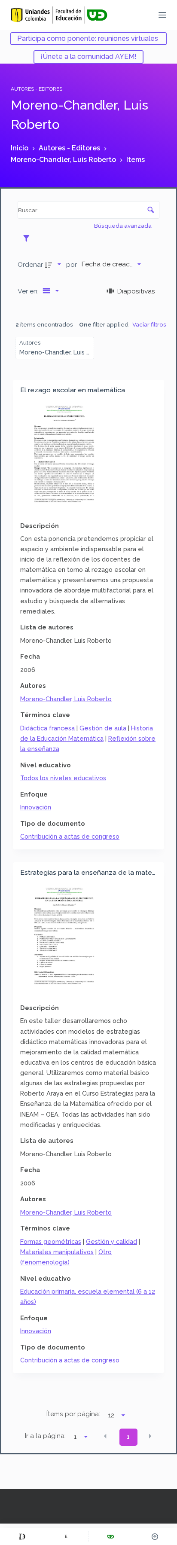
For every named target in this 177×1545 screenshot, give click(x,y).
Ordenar (30, 264)
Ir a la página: (45, 1436)
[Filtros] (29, 238)
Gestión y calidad (111, 1241)
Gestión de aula (102, 728)
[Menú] (162, 15)
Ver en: (29, 291)
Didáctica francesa (47, 728)
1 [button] (128, 1436)
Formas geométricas (50, 1241)
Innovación (35, 807)
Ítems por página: (73, 1414)
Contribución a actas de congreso (69, 836)
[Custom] (22, 1536)
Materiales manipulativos (57, 1251)
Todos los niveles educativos (63, 778)
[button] (105, 1436)
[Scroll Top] (155, 1536)
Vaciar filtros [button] (149, 324)
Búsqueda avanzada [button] (123, 225)
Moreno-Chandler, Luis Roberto (66, 698)
